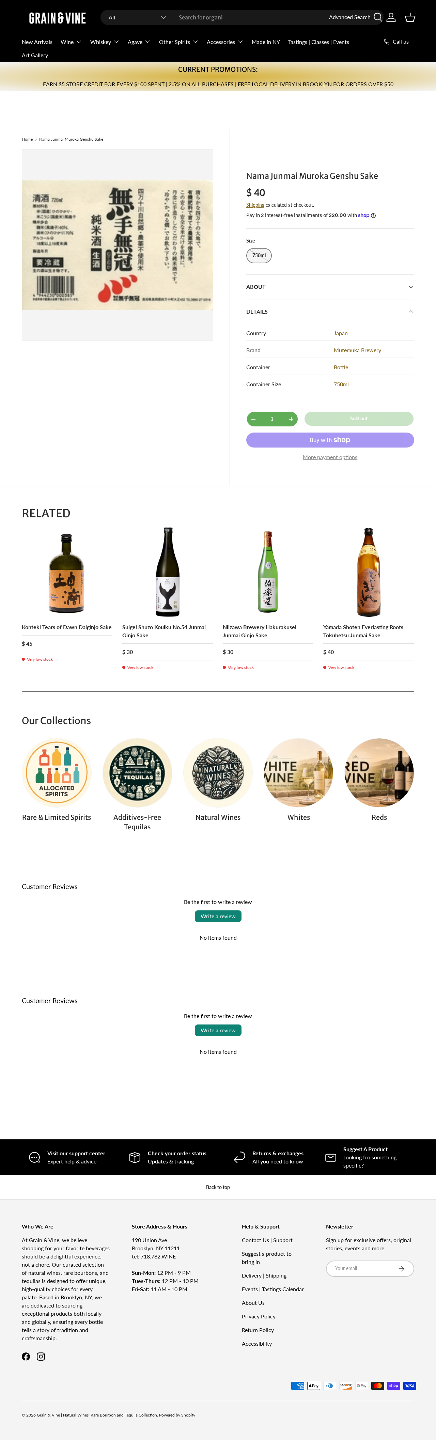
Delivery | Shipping (264, 1275)
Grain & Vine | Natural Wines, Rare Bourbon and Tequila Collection (97, 1415)
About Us (253, 1302)
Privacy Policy (259, 1316)
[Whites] (298, 773)
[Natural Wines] (218, 773)
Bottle (341, 367)
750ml (341, 384)
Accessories (221, 41)
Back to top (218, 1187)
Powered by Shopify (177, 1415)
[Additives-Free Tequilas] (137, 773)
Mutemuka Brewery (357, 350)
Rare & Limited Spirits (56, 817)
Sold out (359, 418)
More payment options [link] (330, 457)
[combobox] (242, 17)
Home (27, 139)
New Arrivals (37, 41)
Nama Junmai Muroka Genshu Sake (71, 139)
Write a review (218, 916)
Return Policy (258, 1330)
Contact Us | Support (267, 1240)
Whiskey (100, 41)
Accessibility (257, 1343)
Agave (135, 41)
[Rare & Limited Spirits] (56, 773)
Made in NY (266, 41)
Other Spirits (174, 41)
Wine (67, 41)
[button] (410, 17)
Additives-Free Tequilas (137, 822)
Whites (298, 817)
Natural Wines (218, 817)
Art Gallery (35, 55)
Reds (379, 817)
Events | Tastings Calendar (273, 1289)
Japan (341, 333)
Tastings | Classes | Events (318, 41)
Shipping (255, 205)
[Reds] (379, 773)
